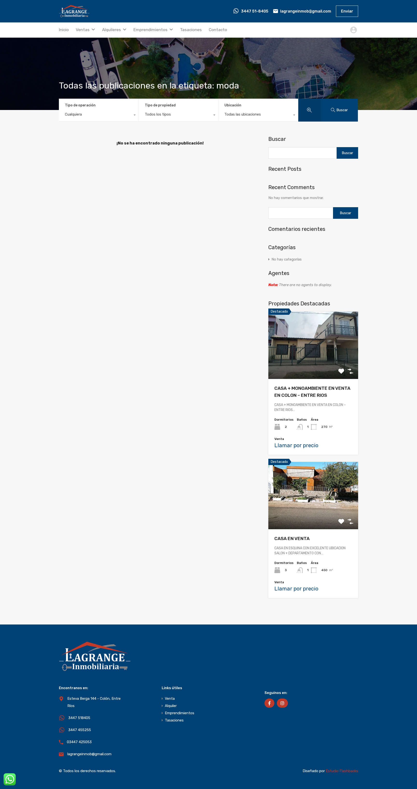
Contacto (218, 29)
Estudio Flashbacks (342, 771)
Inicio (64, 29)
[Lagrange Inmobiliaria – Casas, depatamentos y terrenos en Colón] (74, 15)
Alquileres (111, 29)
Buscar (277, 139)
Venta (170, 698)
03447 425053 (79, 742)
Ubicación (232, 105)
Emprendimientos (150, 29)
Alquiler (171, 706)
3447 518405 (79, 718)
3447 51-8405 (254, 11)
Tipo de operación (80, 105)
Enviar (347, 11)
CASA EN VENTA (292, 538)
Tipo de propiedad (160, 105)
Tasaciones (191, 29)
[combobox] (99, 115)
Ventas (83, 29)
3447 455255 (79, 730)
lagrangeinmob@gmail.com (305, 11)
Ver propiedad (313, 366)
